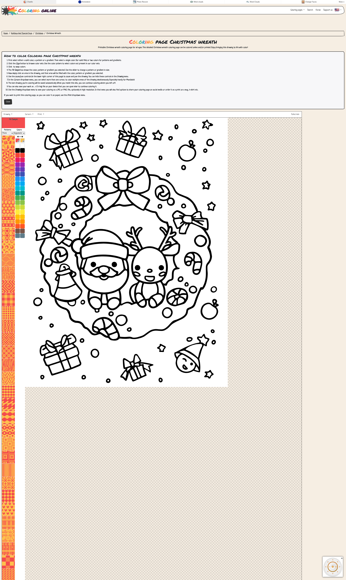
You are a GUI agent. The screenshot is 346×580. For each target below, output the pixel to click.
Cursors (28, 114)
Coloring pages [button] (296, 10)
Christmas (39, 33)
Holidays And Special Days (21, 33)
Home (6, 33)
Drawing (7, 114)
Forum (318, 10)
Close (8, 102)
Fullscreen (295, 114)
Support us (327, 10)
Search (310, 10)
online (37, 10)
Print (39, 114)
